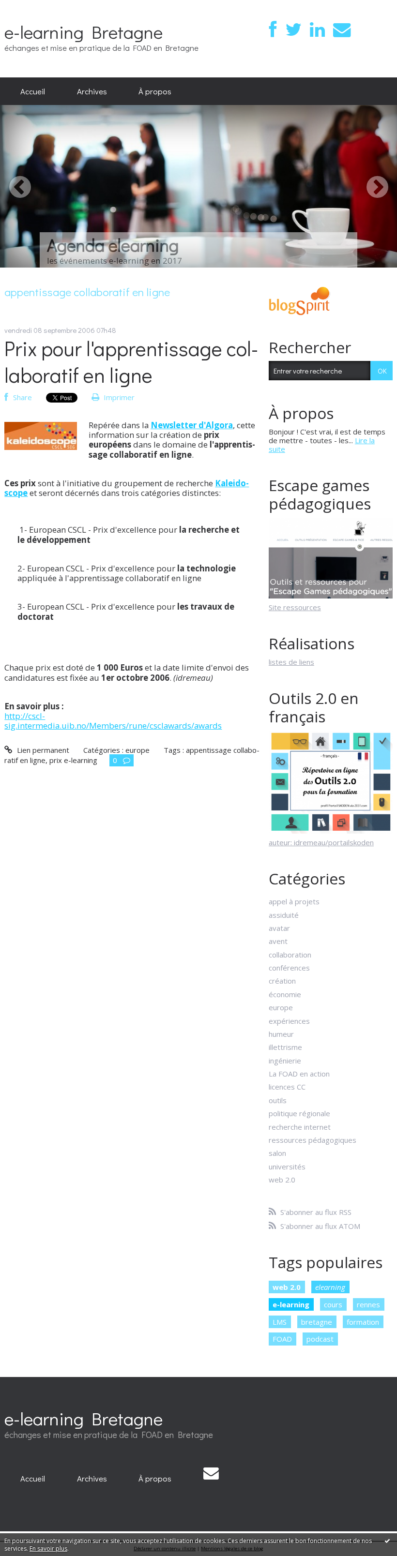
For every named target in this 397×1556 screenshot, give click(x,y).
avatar (279, 928)
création (282, 980)
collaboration (290, 954)
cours (333, 1304)
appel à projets (294, 901)
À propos (154, 91)
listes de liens (291, 662)
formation (363, 1322)
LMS (280, 1322)
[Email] (342, 30)
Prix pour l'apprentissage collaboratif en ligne (131, 361)
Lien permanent (42, 750)
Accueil (32, 91)
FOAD (282, 1339)
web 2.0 (282, 1179)
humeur (281, 1034)
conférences (289, 967)
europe (137, 750)
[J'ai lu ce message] (387, 1540)
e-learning (291, 1304)
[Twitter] (293, 30)
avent (278, 941)
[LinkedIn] (317, 30)
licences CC (287, 1086)
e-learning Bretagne (83, 32)
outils (278, 1100)
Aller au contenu (30, 8)
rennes (368, 1304)
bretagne (316, 1322)
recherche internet (300, 1126)
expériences (289, 1021)
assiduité (284, 915)
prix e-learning (73, 760)
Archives (92, 91)
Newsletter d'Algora (192, 425)
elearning (330, 1287)
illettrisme (285, 1047)
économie (285, 994)
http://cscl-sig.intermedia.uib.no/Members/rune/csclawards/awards (113, 720)
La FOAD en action (299, 1073)
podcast (320, 1339)
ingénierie (285, 1060)
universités (287, 1166)
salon (277, 1153)
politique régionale (299, 1113)
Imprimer (118, 397)
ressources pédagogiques (312, 1140)
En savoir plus (48, 1548)
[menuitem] (32, 91)
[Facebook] (273, 30)
